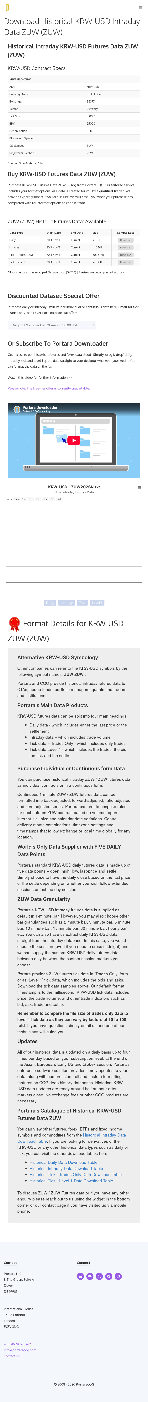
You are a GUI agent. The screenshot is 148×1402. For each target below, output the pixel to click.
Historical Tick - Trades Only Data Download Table (75, 1174)
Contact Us (12, 1356)
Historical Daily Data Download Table (63, 1162)
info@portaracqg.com (20, 1350)
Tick (82, 603)
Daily (50, 603)
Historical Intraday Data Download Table (66, 1168)
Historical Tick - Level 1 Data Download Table (71, 1180)
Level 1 (97, 603)
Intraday (67, 603)
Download (125, 240)
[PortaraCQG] (8, 8)
